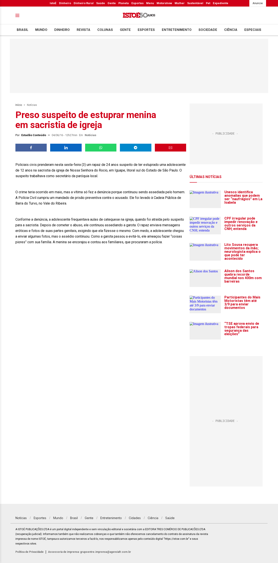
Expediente (220, 3)
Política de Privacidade (29, 551)
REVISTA (83, 30)
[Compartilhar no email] (170, 148)
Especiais (252, 30)
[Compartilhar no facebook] (31, 148)
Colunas (105, 30)
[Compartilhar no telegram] (135, 148)
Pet (208, 3)
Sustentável (195, 3)
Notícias (32, 105)
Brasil (22, 30)
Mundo (41, 30)
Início (18, 105)
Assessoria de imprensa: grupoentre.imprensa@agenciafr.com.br (89, 551)
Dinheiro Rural (84, 3)
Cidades (135, 518)
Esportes (137, 3)
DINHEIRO (62, 30)
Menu (150, 3)
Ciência (230, 30)
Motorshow (164, 3)
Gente (112, 3)
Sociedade (208, 30)
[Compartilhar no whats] (100, 148)
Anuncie (258, 3)
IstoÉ (53, 3)
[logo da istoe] (139, 15)
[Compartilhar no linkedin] (65, 148)
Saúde (100, 3)
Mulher (180, 3)
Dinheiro (65, 3)
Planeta (123, 3)
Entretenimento (177, 30)
